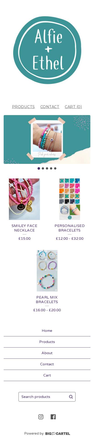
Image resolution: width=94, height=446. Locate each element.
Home (47, 330)
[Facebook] (53, 416)
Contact (50, 107)
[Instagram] (41, 416)
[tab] (39, 168)
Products (23, 107)
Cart (47, 375)
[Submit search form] (71, 397)
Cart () (73, 107)
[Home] (47, 50)
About (47, 353)
